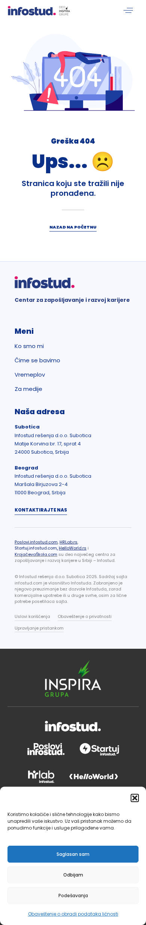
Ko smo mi (29, 346)
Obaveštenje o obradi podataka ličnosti (73, 914)
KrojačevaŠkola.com (36, 554)
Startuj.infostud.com (36, 548)
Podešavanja (73, 895)
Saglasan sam (73, 854)
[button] (135, 798)
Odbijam (73, 875)
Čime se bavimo (37, 360)
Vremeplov (30, 374)
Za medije (28, 389)
